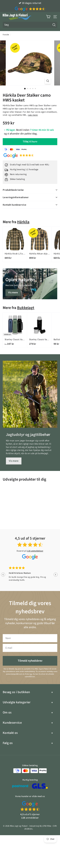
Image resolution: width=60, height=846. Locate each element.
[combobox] (30, 25)
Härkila (23, 222)
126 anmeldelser (35, 550)
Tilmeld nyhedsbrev (30, 661)
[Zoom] (48, 81)
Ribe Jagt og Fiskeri (19, 826)
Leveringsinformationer (16, 197)
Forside (6, 34)
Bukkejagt (25, 308)
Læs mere (33, 115)
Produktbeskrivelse (13, 190)
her (31, 674)
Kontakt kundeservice (14, 205)
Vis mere (13, 292)
